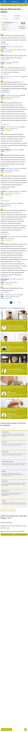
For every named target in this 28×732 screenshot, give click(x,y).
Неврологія (14, 294)
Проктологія (16, 95)
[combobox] (7, 18)
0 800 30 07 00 (14, 531)
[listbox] (7, 16)
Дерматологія (16, 168)
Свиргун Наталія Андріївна (12, 170)
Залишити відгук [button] (6, 729)
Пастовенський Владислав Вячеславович (15, 50)
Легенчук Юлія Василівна (11, 128)
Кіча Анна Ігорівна (9, 238)
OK (23, 4)
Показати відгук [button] (5, 44)
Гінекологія (16, 127)
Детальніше (18, 4)
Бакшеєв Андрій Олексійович (12, 97)
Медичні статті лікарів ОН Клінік (13, 308)
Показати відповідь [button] (6, 205)
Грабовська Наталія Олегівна (12, 296)
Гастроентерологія (15, 76)
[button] (25, 725)
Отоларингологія (18, 46)
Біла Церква (10, 46)
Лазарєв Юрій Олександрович (12, 193)
